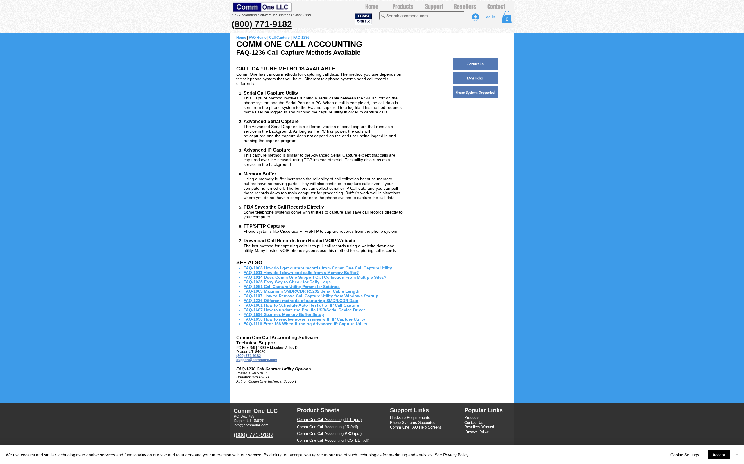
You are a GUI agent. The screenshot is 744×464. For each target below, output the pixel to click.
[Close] (737, 454)
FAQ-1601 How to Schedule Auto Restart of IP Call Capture (301, 305)
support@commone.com (256, 360)
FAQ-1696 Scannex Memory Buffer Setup (284, 314)
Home (241, 37)
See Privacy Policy (451, 455)
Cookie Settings (684, 455)
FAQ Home (258, 37)
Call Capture (279, 37)
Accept (719, 455)
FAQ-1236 (301, 37)
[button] (507, 17)
